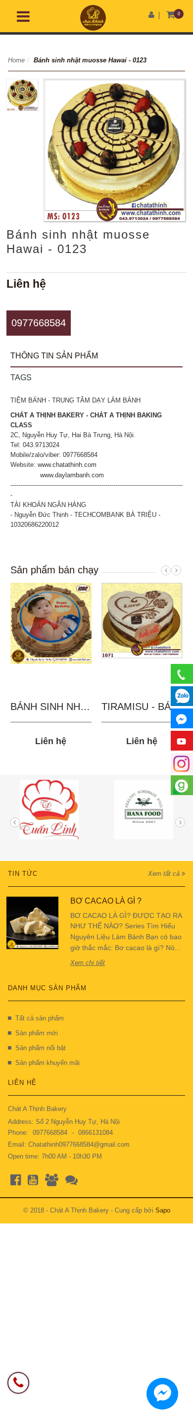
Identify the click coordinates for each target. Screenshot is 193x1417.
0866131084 (95, 1132)
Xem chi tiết (87, 962)
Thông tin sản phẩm (54, 356)
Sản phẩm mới (36, 1033)
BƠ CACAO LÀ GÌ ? (106, 901)
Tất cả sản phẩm (39, 1018)
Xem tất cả (165, 873)
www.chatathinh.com (67, 464)
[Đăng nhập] (151, 14)
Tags (21, 377)
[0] (170, 15)
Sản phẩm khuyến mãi (47, 1062)
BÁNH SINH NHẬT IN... (62, 706)
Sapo (162, 1210)
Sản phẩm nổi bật (40, 1048)
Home (16, 60)
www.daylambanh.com (72, 475)
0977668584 (38, 322)
